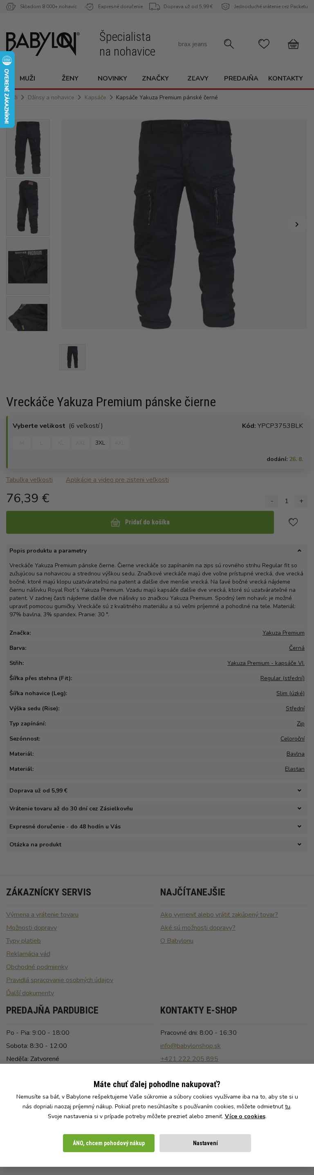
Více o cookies (245, 1116)
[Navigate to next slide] (297, 224)
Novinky (112, 78)
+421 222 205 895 (189, 1058)
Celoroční (292, 739)
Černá (297, 648)
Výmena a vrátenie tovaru (42, 914)
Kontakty (285, 78)
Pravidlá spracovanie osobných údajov (59, 980)
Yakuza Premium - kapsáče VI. (266, 663)
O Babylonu (176, 940)
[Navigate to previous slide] (72, 224)
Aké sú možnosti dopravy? (198, 927)
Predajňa (241, 78)
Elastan (295, 769)
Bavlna (296, 754)
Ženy (70, 78)
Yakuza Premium (283, 633)
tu (287, 1106)
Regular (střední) (282, 678)
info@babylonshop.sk (190, 1045)
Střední (295, 708)
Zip (301, 723)
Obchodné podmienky (37, 966)
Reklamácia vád (28, 953)
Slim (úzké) (290, 693)
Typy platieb (23, 940)
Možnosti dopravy (31, 927)
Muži (27, 78)
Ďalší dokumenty (30, 993)
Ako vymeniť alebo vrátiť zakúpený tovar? (219, 914)
